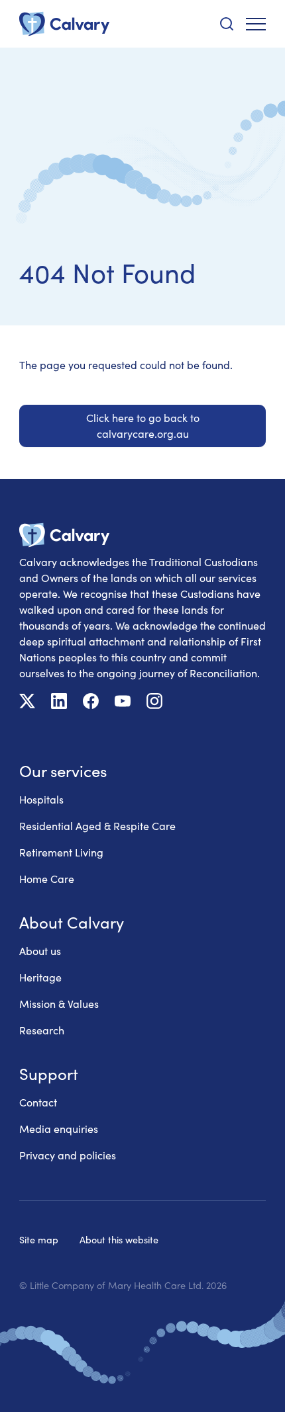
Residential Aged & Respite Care (97, 826)
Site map (38, 1239)
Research (41, 1030)
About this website (119, 1239)
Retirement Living (61, 852)
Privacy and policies (67, 1155)
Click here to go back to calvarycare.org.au (143, 425)
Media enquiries (58, 1129)
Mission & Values (59, 1004)
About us (40, 951)
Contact (38, 1102)
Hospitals (41, 799)
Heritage (40, 977)
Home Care (46, 879)
